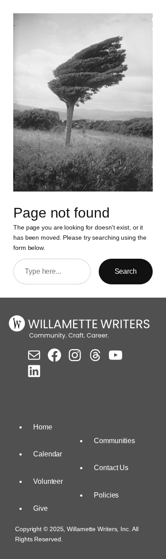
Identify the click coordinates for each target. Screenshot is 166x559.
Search (126, 271)
